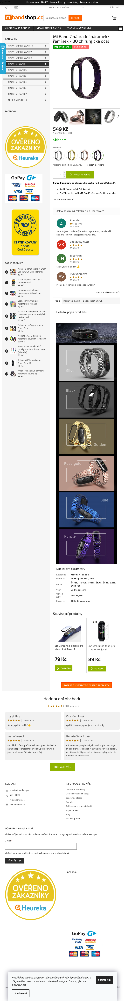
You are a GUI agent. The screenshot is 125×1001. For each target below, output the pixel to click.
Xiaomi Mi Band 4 (17, 82)
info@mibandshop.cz (20, 790)
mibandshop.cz (17, 804)
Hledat (75, 17)
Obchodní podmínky (59, 7)
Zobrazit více (62, 766)
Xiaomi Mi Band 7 (17, 64)
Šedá (105, 582)
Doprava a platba (74, 798)
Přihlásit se (14, 860)
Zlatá (112, 582)
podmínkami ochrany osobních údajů (51, 853)
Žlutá (99, 582)
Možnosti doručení (95, 165)
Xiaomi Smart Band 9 (20, 52)
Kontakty (70, 802)
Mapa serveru (72, 810)
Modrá (91, 582)
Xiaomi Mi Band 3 (17, 88)
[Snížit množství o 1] (64, 176)
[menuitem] (17, 28)
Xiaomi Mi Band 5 (17, 76)
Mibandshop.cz (17, 800)
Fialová (82, 582)
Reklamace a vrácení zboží (79, 806)
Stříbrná (75, 586)
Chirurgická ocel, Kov (82, 578)
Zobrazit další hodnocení (106, 292)
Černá (74, 582)
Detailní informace (62, 199)
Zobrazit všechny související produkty (86, 685)
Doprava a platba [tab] (71, 301)
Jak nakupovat (73, 818)
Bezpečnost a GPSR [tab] (93, 301)
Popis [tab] (57, 301)
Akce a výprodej (17, 100)
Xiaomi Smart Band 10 (20, 46)
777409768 (15, 795)
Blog (68, 814)
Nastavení (21, 993)
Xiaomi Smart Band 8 (20, 58)
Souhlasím (104, 980)
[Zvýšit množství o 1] (64, 173)
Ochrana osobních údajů (77, 793)
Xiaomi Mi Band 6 (17, 70)
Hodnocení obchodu (62, 698)
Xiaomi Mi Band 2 (17, 94)
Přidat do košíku (82, 174)
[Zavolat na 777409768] (10, 7)
